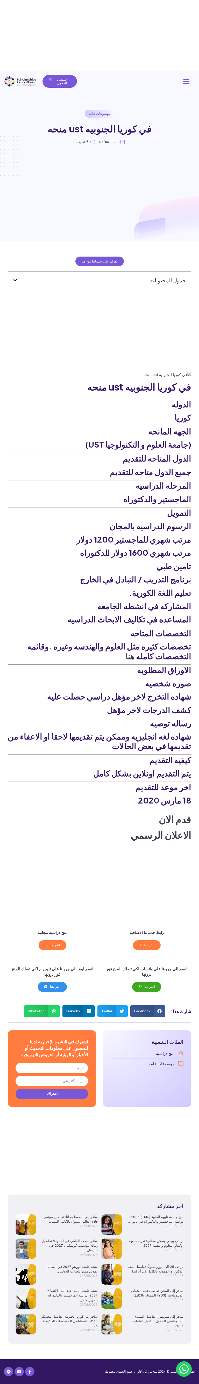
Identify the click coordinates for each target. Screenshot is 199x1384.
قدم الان (175, 819)
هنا (130, 656)
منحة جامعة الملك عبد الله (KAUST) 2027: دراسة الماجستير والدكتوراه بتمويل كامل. (72, 1295)
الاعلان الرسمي (161, 835)
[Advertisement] (99, 36)
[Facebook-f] (29, 1371)
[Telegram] (8, 1371)
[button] (186, 81)
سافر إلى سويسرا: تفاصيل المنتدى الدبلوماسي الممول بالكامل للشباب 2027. (158, 1321)
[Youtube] (19, 1371)
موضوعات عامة (100, 114)
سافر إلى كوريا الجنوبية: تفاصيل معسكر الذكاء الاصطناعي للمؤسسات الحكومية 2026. (69, 1321)
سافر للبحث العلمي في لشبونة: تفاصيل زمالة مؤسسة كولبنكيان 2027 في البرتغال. (70, 1245)
